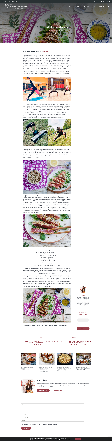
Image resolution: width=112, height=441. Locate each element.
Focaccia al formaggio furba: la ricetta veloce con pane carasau (64, 368)
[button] (108, 6)
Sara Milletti (52, 30)
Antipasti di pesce (35, 325)
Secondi (59, 325)
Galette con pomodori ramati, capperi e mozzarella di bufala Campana (45, 369)
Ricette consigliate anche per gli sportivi (49, 325)
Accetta (78, 439)
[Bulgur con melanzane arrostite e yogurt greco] (83, 352)
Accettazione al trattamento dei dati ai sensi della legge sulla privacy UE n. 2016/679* (83, 324)
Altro (41, 337)
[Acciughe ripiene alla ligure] (28, 352)
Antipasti (56, 23)
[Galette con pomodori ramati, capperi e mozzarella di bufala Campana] (47, 352)
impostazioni (68, 439)
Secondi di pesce (64, 325)
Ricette (40, 325)
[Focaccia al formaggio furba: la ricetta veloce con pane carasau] (65, 352)
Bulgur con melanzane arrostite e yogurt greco (83, 368)
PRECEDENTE (51, 341)
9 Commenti (46, 371)
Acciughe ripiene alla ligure (27, 368)
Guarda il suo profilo (43, 390)
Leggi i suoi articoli (58, 390)
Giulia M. (46, 51)
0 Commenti (28, 369)
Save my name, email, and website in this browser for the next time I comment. (39, 424)
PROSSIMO (60, 341)
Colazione (72, 337)
